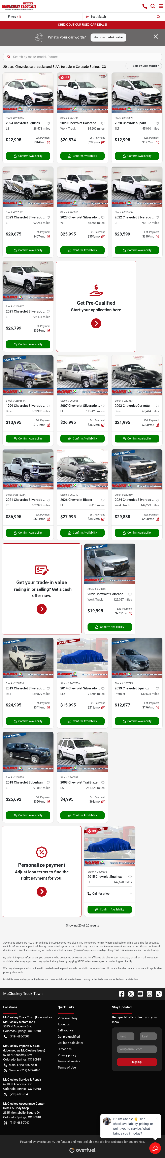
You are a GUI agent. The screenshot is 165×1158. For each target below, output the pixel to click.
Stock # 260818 (96, 589)
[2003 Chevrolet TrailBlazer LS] (82, 752)
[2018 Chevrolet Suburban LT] (28, 752)
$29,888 (122, 516)
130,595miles (150, 694)
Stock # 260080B (97, 871)
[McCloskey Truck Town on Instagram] (148, 993)
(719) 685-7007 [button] (19, 1036)
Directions (65, 1049)
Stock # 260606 (124, 212)
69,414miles (150, 411)
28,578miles (41, 128)
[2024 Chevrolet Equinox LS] (28, 93)
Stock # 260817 (15, 306)
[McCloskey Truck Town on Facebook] (120, 993)
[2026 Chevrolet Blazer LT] (82, 469)
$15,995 (68, 705)
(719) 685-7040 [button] (19, 1094)
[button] (145, 6)
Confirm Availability (30, 155)
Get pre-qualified (69, 1036)
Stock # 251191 (15, 212)
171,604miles (95, 694)
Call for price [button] (100, 893)
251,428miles (95, 788)
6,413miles (97, 505)
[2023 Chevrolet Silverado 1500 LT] (28, 187)
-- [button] (131, 893)
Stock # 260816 (69, 212)
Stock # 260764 (15, 683)
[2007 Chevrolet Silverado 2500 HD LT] (82, 375)
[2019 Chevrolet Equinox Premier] (136, 658)
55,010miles (150, 128)
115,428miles (95, 411)
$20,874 (68, 139)
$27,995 (68, 516)
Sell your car (66, 1030)
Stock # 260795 (124, 683)
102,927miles (41, 505)
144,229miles (150, 505)
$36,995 (13, 516)
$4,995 (66, 799)
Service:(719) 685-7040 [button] (24, 1070)
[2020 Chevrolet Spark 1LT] (136, 93)
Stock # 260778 (15, 777)
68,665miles (96, 223)
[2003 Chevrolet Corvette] (136, 375)
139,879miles (41, 694)
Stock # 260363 (124, 400)
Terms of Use (67, 1067)
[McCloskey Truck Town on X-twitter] (129, 993)
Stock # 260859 (124, 494)
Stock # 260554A (15, 400)
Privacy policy (67, 1055)
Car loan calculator (70, 1043)
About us (64, 1024)
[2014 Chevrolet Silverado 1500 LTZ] (82, 658)
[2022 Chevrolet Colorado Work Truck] (109, 564)
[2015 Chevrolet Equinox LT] (109, 846)
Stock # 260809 (124, 118)
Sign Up (137, 1062)
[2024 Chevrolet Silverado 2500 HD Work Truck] (136, 469)
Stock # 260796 (69, 118)
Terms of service (69, 1061)
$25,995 (68, 234)
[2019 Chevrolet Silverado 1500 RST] (28, 658)
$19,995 (95, 610)
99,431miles (41, 317)
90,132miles (150, 223)
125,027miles (122, 599)
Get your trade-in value (108, 37)
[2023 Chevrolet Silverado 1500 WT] (82, 187)
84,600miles (96, 128)
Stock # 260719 (69, 494)
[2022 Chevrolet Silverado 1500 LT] (136, 187)
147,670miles (122, 882)
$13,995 (13, 422)
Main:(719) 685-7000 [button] (23, 1065)
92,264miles (41, 223)
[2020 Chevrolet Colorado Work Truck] (82, 93)
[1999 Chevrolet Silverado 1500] (28, 375)
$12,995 (122, 139)
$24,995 (13, 705)
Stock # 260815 (15, 118)
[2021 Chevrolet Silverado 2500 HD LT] (28, 469)
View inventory (67, 1018)
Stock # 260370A (70, 683)
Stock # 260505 (69, 400)
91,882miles (41, 788)
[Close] (156, 36)
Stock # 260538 (69, 777)
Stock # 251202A (15, 494)
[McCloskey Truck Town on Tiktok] (157, 993)
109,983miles (41, 411)
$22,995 (13, 139)
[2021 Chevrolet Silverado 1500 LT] (28, 281)
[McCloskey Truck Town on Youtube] (138, 993)
